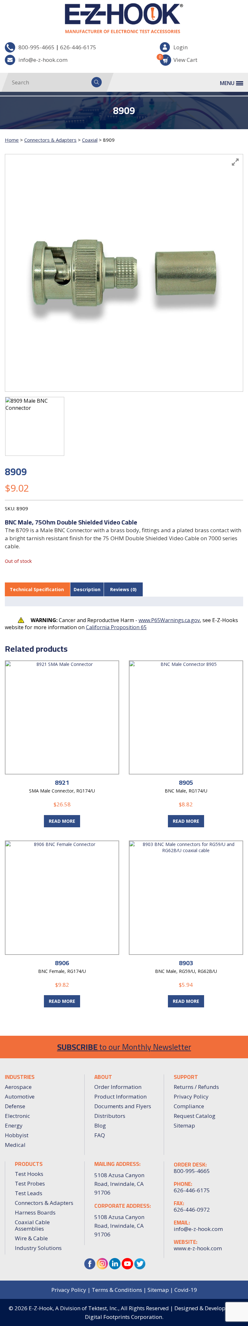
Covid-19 (185, 1289)
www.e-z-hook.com (198, 1248)
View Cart (178, 58)
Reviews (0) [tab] (123, 589)
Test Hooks (29, 1173)
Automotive (20, 1096)
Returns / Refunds (196, 1087)
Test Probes (30, 1183)
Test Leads (28, 1193)
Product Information (120, 1096)
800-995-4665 (36, 47)
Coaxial (90, 140)
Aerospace (18, 1087)
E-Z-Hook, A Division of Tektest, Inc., (74, 1308)
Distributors (109, 1115)
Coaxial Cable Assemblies (32, 1225)
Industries (20, 1077)
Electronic (17, 1115)
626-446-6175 (78, 47)
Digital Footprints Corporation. (124, 1317)
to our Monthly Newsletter (124, 1046)
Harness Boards (35, 1212)
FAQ (99, 1135)
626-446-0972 (192, 1209)
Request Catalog (194, 1115)
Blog (100, 1125)
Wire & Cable (31, 1238)
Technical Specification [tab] (37, 589)
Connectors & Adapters (50, 140)
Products (29, 1164)
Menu (227, 83)
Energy (14, 1125)
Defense (15, 1106)
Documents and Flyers (122, 1106)
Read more (62, 821)
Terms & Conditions (117, 1289)
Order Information (117, 1087)
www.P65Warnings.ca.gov (169, 620)
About (103, 1077)
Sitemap (184, 1125)
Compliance (189, 1106)
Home (12, 140)
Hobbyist (16, 1135)
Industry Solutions (38, 1248)
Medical (15, 1144)
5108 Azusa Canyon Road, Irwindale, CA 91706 (119, 1225)
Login (180, 47)
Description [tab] (87, 589)
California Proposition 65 (116, 627)
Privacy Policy (191, 1096)
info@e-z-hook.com (42, 59)
